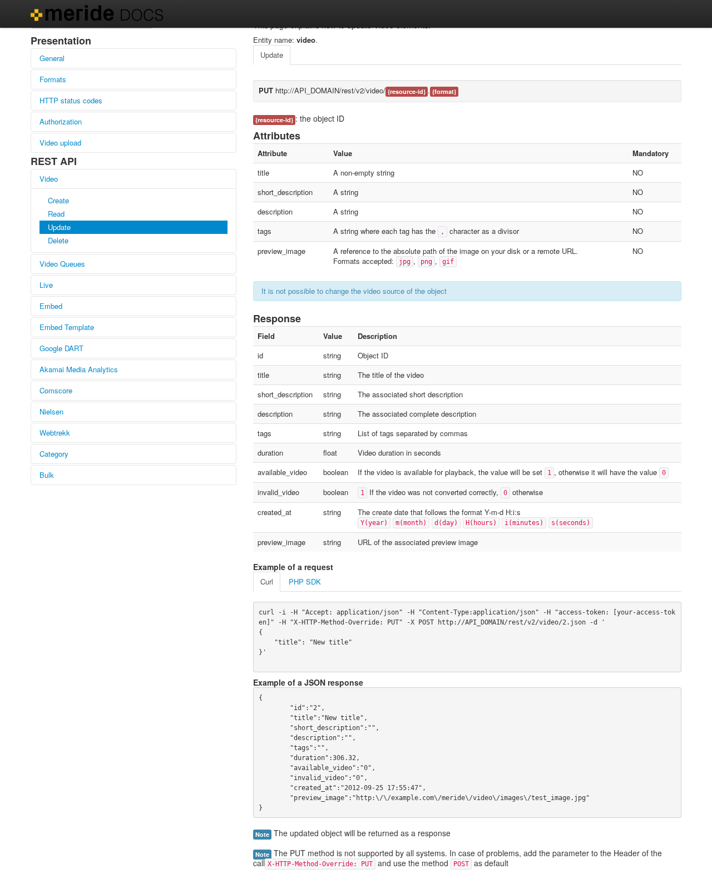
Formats (52, 79)
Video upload (60, 142)
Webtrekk (54, 432)
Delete (58, 240)
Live (46, 284)
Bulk (46, 475)
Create (58, 200)
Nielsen (51, 411)
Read (56, 213)
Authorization (60, 121)
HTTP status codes (70, 100)
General (52, 58)
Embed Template (66, 327)
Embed (50, 306)
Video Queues (62, 263)
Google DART (61, 348)
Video (48, 178)
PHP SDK (305, 581)
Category (53, 453)
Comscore (55, 390)
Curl (266, 581)
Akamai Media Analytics (78, 369)
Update (59, 227)
